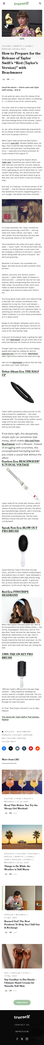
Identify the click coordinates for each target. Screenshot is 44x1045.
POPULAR (6, 49)
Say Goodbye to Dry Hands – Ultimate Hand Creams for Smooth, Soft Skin (20, 983)
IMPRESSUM (22, 1031)
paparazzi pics (8, 353)
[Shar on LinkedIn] (24, 748)
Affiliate (9, 854)
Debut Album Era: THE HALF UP (20, 373)
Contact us (22, 1025)
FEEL (6, 973)
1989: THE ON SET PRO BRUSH (17, 656)
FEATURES (33, 854)
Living (28, 46)
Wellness (9, 801)
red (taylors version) (14, 738)
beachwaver (24, 732)
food (18, 799)
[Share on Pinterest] (31, 748)
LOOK (7, 860)
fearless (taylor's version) (17, 735)
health (28, 799)
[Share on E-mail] (17, 748)
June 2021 (15, 143)
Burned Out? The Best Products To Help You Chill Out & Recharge (22, 924)
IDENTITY (18, 46)
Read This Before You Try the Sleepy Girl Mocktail (21, 807)
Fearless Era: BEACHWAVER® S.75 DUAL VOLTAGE (21, 463)
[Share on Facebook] (4, 748)
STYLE (26, 973)
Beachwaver (15, 339)
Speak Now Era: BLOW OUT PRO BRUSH (19, 529)
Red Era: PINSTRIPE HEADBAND (15, 593)
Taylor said (6, 162)
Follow (22, 1039)
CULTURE (6, 46)
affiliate (10, 732)
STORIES (27, 860)
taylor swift (9, 742)
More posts (22, 1002)
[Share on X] (11, 748)
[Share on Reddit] (37, 748)
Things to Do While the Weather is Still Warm (17, 868)
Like (17, 1039)
